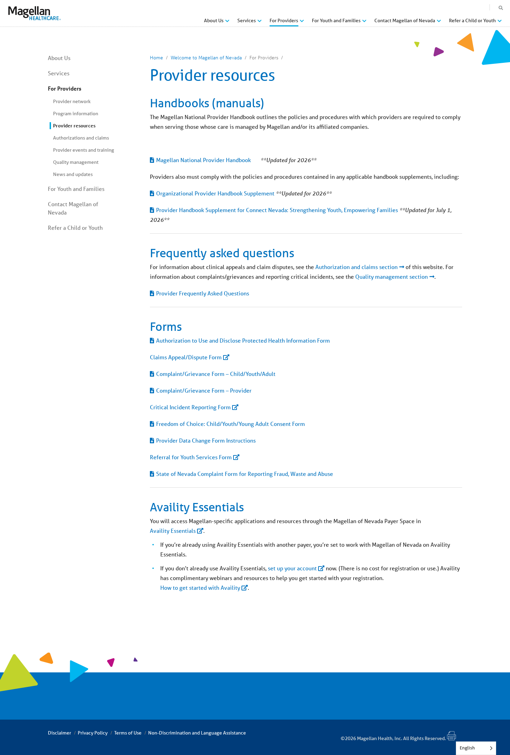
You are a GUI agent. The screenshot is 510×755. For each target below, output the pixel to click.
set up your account (292, 568)
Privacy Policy (93, 733)
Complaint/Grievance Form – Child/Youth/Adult (216, 373)
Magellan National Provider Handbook (203, 159)
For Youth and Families (76, 188)
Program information (75, 113)
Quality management (76, 162)
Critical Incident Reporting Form (190, 407)
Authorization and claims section (356, 266)
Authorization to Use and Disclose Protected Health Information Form (243, 340)
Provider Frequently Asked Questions (202, 293)
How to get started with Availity (200, 587)
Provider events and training (83, 150)
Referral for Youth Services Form (191, 457)
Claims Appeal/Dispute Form (186, 357)
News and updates (73, 174)
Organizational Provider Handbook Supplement (215, 193)
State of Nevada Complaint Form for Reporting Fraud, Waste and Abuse (244, 473)
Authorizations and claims (81, 138)
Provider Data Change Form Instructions (206, 440)
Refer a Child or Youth (75, 227)
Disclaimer (59, 733)
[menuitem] (216, 23)
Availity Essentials (173, 530)
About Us (59, 57)
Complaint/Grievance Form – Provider (204, 390)
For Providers (64, 88)
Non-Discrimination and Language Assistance (197, 733)
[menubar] (353, 22)
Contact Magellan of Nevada (73, 208)
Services (58, 73)
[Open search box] (501, 8)
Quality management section (391, 276)
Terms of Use (128, 733)
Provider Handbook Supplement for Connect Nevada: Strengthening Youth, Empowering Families (277, 209)
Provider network (72, 101)
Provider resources (74, 125)
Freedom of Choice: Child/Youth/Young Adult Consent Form (230, 423)
